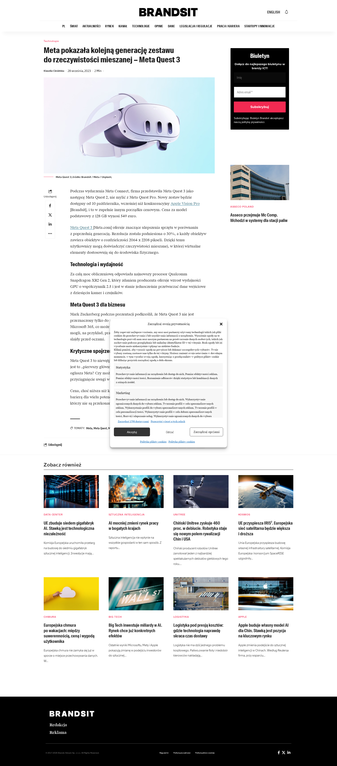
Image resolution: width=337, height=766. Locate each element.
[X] (283, 752)
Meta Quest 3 (81, 227)
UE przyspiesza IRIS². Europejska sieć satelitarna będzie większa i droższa (265, 528)
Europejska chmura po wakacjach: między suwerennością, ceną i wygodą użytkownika (69, 633)
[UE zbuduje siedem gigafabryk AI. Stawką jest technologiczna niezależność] (71, 491)
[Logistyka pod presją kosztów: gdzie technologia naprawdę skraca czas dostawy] (201, 593)
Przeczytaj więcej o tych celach (168, 421)
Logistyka (181, 616)
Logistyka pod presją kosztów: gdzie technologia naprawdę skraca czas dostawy (198, 630)
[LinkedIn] (288, 752)
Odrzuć (170, 432)
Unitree (179, 514)
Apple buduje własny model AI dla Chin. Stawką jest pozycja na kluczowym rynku (263, 630)
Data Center (53, 514)
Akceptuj (132, 432)
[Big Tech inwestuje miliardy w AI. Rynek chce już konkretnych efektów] (136, 593)
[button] (221, 324)
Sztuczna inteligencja (127, 514)
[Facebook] (279, 752)
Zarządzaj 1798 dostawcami (133, 421)
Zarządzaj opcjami (206, 432)
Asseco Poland (242, 206)
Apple (242, 616)
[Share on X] (50, 215)
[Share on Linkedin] (50, 224)
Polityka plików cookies (153, 441)
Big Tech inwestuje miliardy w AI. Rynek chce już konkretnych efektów (135, 630)
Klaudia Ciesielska (54, 70)
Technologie (51, 41)
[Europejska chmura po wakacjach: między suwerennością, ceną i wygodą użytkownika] (71, 593)
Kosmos (244, 514)
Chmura (50, 616)
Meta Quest (100, 428)
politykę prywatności (252, 122)
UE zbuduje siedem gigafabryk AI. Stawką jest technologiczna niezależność (69, 528)
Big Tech (115, 616)
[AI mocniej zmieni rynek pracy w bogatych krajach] (136, 491)
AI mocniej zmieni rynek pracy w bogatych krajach (133, 525)
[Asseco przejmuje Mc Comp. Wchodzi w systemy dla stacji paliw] (259, 182)
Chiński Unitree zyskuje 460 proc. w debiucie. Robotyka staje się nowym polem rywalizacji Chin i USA (200, 531)
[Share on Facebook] (50, 205)
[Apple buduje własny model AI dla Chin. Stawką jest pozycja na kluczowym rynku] (266, 593)
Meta (89, 428)
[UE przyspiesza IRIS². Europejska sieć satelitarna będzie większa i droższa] (266, 491)
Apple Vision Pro (185, 203)
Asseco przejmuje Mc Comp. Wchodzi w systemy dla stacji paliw (258, 217)
